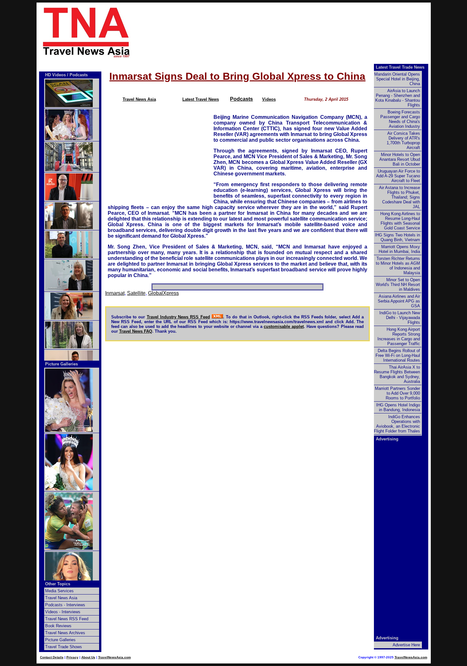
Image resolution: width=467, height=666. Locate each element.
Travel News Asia (139, 99)
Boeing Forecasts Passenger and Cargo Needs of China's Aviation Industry (400, 119)
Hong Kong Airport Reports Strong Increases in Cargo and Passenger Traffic (398, 336)
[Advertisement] (291, 32)
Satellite (136, 293)
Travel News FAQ (135, 331)
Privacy (72, 657)
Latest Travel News (200, 99)
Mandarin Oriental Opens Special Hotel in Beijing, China (397, 79)
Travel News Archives (65, 632)
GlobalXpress (163, 293)
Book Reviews (58, 625)
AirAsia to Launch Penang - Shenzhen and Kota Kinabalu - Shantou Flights (397, 97)
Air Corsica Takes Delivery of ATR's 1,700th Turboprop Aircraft (403, 140)
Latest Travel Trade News (400, 67)
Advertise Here (406, 644)
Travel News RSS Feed (66, 618)
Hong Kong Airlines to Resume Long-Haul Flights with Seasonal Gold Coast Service (400, 220)
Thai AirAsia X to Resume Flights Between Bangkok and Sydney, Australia (397, 374)
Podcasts (241, 99)
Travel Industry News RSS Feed (178, 317)
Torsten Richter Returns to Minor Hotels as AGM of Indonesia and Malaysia (398, 265)
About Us (88, 657)
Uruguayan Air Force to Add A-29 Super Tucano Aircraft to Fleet (398, 176)
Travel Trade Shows (63, 646)
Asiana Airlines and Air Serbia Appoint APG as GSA (399, 301)
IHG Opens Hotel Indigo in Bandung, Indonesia (398, 407)
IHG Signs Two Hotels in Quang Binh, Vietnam (397, 237)
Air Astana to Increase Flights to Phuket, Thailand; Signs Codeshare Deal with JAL (399, 197)
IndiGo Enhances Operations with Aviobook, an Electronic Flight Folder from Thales (397, 423)
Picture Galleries (61, 364)
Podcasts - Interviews (65, 604)
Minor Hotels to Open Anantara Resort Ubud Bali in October (399, 159)
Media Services (59, 590)
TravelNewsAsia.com (114, 657)
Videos (269, 99)
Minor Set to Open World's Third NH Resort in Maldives (398, 284)
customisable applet (284, 326)
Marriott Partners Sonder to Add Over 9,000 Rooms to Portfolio (397, 393)
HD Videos (55, 74)
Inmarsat (115, 293)
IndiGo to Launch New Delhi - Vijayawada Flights (399, 317)
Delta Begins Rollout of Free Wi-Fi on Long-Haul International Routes (398, 355)
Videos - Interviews (62, 611)
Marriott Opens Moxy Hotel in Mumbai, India (399, 249)
